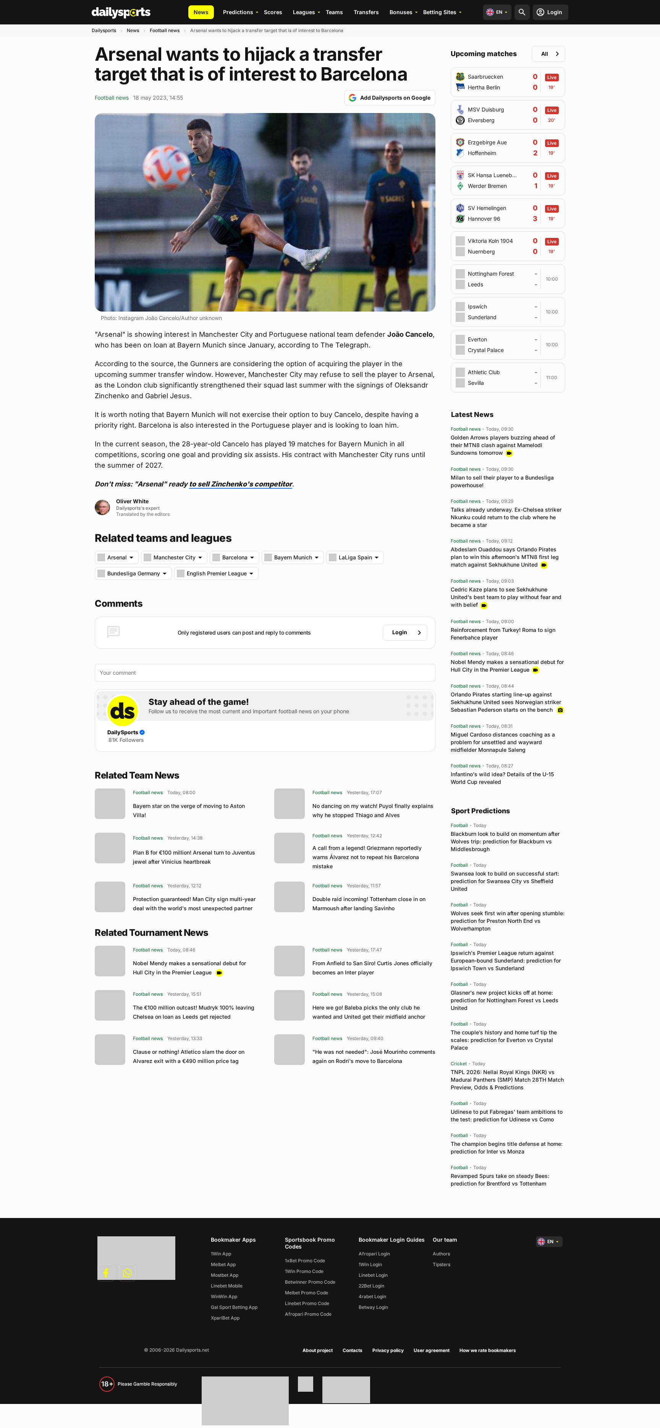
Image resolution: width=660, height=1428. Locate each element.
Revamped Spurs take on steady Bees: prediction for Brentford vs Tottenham (500, 1180)
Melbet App (223, 1264)
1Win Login (370, 1264)
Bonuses (401, 12)
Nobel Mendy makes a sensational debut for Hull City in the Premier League (189, 968)
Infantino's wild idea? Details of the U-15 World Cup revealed (502, 778)
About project (317, 1350)
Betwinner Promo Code (310, 1282)
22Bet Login (371, 1286)
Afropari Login (374, 1254)
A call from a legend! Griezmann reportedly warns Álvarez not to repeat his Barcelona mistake (367, 857)
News (201, 12)
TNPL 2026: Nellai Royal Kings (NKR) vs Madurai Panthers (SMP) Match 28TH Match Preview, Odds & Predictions (507, 1079)
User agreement (432, 1350)
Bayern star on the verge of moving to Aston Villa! (189, 810)
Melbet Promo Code (306, 1293)
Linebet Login (373, 1275)
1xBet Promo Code (305, 1260)
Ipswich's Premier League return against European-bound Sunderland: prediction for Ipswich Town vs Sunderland (506, 960)
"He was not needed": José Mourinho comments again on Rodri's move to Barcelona (373, 1056)
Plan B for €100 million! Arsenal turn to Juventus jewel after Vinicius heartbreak (194, 857)
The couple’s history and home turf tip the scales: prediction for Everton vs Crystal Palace (504, 1040)
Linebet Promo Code (307, 1303)
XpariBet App (225, 1318)
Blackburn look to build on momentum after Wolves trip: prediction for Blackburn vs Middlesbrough (505, 841)
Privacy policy (388, 1350)
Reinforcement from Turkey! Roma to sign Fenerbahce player (503, 634)
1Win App (221, 1254)
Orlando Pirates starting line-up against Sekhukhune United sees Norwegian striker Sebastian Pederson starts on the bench (506, 702)
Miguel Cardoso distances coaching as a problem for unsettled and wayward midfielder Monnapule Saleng (503, 742)
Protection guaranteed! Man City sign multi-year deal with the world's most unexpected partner (194, 903)
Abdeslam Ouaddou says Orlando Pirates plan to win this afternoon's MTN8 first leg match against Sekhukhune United (505, 557)
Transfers (366, 12)
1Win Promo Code (304, 1271)
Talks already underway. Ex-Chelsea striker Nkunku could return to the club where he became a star (506, 517)
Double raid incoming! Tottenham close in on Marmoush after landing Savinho (368, 903)
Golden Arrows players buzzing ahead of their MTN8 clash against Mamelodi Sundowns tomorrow (503, 445)
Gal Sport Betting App (234, 1307)
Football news (165, 30)
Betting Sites (439, 12)
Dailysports (104, 30)
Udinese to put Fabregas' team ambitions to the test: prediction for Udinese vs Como (507, 1115)
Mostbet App (224, 1275)
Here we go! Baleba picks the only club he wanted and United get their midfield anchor (368, 1012)
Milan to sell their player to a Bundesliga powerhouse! (502, 481)
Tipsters (441, 1264)
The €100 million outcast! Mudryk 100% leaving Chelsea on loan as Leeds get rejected (193, 1012)
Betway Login (373, 1307)
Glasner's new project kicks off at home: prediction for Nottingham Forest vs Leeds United (504, 1000)
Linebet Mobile (227, 1286)
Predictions (238, 12)
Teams (334, 12)
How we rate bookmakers (487, 1350)
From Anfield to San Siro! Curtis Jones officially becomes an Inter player (372, 968)
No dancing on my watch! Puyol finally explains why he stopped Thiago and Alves (373, 810)
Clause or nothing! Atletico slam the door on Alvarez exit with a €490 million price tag (188, 1056)
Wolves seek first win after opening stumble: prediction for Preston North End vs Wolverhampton (508, 921)
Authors (441, 1254)
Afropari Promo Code (308, 1314)
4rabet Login (372, 1296)
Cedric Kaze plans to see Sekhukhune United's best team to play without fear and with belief (506, 597)
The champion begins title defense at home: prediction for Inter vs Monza (507, 1147)
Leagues (304, 12)
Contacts (352, 1350)
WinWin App (224, 1296)
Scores (273, 12)
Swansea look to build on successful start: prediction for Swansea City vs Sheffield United (505, 881)
